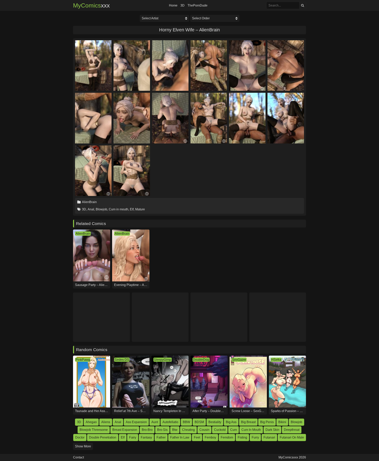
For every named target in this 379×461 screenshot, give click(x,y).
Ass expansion (136, 422)
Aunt (154, 422)
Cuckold (220, 429)
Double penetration (102, 437)
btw (174, 429)
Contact (78, 457)
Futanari (269, 437)
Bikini (282, 422)
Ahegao (91, 422)
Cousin (204, 429)
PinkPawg (83, 359)
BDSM (199, 422)
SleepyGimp (162, 359)
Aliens (105, 422)
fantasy (146, 437)
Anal (91, 209)
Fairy (132, 437)
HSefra (276, 359)
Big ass (231, 422)
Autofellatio (170, 422)
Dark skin (272, 429)
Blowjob (101, 209)
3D (182, 5)
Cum (233, 429)
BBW (186, 422)
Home (173, 5)
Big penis (267, 422)
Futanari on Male (292, 437)
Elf (132, 209)
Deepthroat (291, 429)
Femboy (210, 437)
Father (161, 437)
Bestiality (214, 422)
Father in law (179, 437)
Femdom (227, 437)
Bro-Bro (147, 429)
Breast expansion (124, 429)
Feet (197, 437)
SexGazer (239, 359)
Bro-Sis (162, 429)
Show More (83, 446)
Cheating (188, 429)
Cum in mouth (118, 209)
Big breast (248, 422)
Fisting (242, 437)
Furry (255, 437)
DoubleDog (201, 359)
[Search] (302, 5)
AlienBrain (89, 202)
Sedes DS (122, 359)
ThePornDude (197, 5)
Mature (140, 209)
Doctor (79, 437)
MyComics (91, 5)
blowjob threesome (94, 429)
